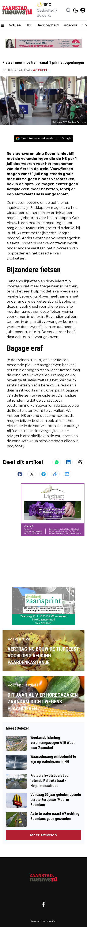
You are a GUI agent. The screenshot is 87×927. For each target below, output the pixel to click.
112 (29, 25)
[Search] (68, 10)
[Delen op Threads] (80, 462)
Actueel (15, 25)
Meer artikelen (43, 835)
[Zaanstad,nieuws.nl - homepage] (17, 10)
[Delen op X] (31, 474)
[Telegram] (43, 474)
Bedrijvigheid (47, 25)
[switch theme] (76, 10)
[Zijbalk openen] (2, 25)
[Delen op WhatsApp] (56, 462)
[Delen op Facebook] (20, 474)
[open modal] (82, 10)
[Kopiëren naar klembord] (55, 474)
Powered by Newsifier (43, 921)
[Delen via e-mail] (67, 474)
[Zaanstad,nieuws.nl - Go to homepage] (43, 877)
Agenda (70, 25)
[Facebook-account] (43, 904)
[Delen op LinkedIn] (68, 462)
